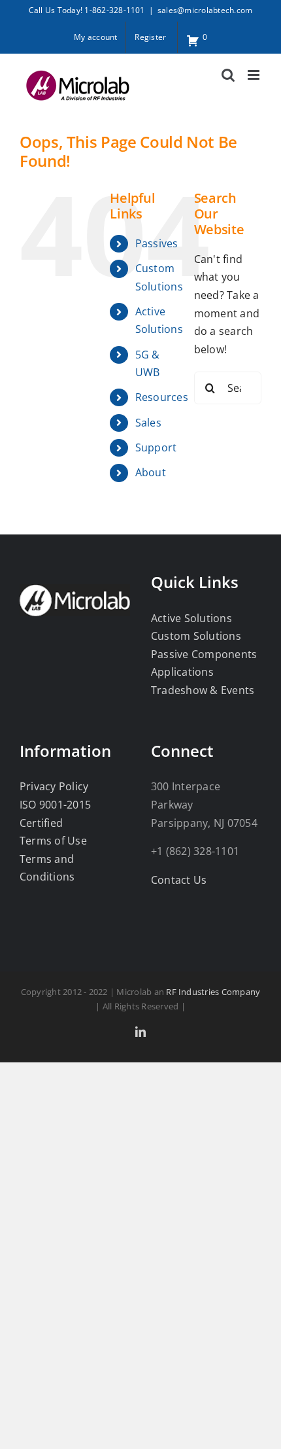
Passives (156, 243)
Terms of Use (53, 840)
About (150, 472)
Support (156, 447)
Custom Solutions (196, 636)
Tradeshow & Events (202, 690)
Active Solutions (191, 618)
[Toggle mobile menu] (254, 75)
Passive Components (204, 654)
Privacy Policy (54, 786)
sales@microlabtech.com (204, 10)
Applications (182, 672)
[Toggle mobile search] (228, 75)
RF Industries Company (213, 992)
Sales (148, 422)
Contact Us (179, 880)
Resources (161, 397)
